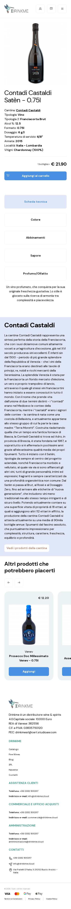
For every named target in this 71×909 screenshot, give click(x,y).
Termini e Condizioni (13, 899)
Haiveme (13, 769)
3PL (10, 764)
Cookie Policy (51, 899)
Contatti (13, 774)
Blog (11, 759)
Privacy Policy (34, 899)
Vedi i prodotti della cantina (27, 548)
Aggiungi (29, 671)
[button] (8, 582)
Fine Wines (14, 754)
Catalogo (14, 749)
